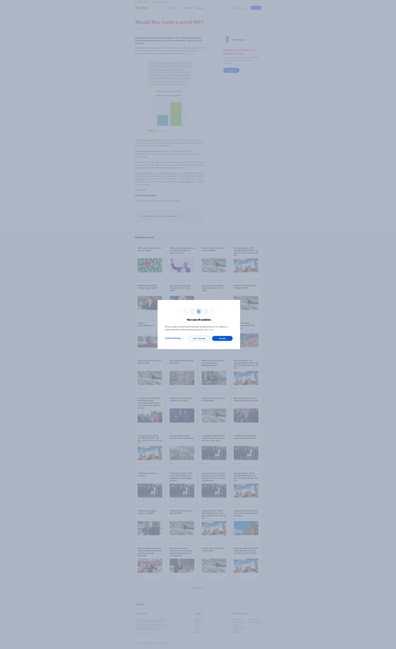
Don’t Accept (199, 338)
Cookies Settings (173, 338)
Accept (222, 338)
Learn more (208, 329)
